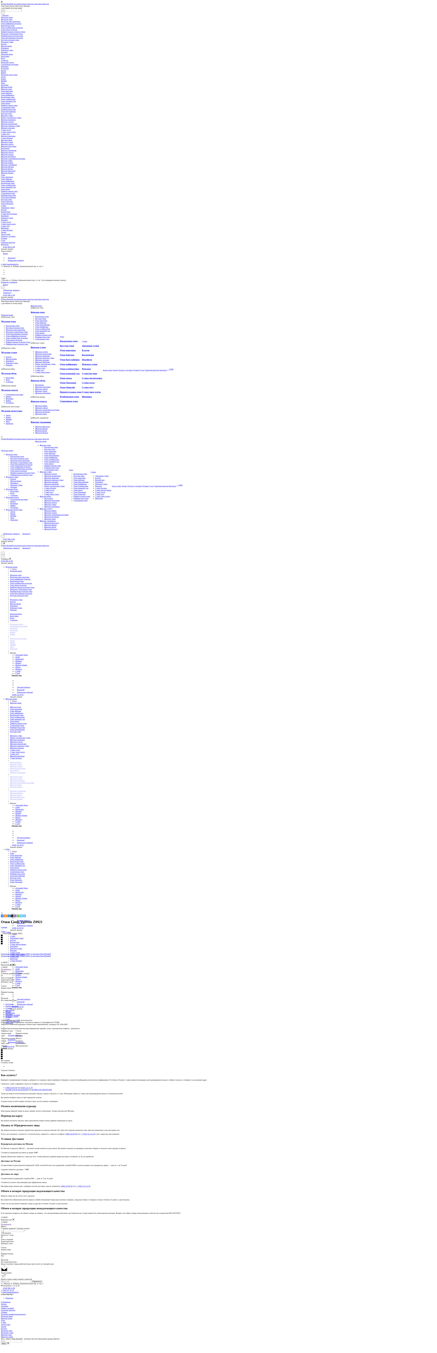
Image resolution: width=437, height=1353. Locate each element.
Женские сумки (38, 347)
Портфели (10, 361)
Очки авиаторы (41, 321)
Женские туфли (41, 391)
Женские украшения (41, 422)
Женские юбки (41, 414)
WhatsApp (9, 1298)
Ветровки (9, 399)
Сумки (12, 936)
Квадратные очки (12, 326)
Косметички (88, 355)
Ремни (8, 417)
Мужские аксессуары (11, 411)
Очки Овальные (68, 383)
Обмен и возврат (7, 1308)
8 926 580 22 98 (9, 247)
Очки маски (39, 333)
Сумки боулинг (41, 366)
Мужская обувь (9, 373)
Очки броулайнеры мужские (17, 334)
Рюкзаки (9, 365)
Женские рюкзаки (42, 360)
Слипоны (9, 382)
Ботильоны (39, 385)
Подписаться (36, 1281)
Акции (3, 1327)
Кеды (8, 380)
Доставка (9, 1014)
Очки (12, 853)
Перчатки (9, 423)
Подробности (6, 969)
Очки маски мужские (14, 340)
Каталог (4, 1329)
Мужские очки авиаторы (15, 330)
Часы (8, 421)
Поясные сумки (12, 363)
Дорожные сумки (90, 346)
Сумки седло (40, 368)
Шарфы (9, 419)
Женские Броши (41, 429)
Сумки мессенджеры (92, 378)
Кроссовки (10, 378)
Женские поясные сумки (44, 358)
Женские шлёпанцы (43, 393)
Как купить (9, 1010)
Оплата (8, 1012)
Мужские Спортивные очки (17, 332)
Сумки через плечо (42, 372)
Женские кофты (41, 406)
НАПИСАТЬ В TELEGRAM (16, 1090)
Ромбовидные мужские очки (17, 344)
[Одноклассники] (5, 916)
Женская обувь (38, 380)
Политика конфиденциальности (13, 1314)
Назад (14, 569)
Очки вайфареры (41, 327)
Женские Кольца (41, 433)
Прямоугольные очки (43, 335)
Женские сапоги (41, 389)
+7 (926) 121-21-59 (88, 1134)
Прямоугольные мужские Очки (18, 342)
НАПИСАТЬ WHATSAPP (42, 1090)
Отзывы (8, 1008)
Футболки (10, 403)
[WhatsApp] (18, 916)
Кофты (8, 401)
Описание (9, 1004)
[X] (11, 916)
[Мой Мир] (8, 916)
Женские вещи (15, 703)
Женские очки (38, 312)
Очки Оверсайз (67, 387)
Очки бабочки (40, 323)
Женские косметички (43, 354)
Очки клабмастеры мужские (17, 338)
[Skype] (21, 916)
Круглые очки (40, 319)
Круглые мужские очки (15, 328)
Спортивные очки (42, 339)
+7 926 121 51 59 (7, 1290)
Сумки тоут (39, 370)
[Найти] (3, 12)
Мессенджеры (11, 359)
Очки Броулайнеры (70, 359)
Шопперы (87, 397)
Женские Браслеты (42, 427)
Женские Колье (41, 431)
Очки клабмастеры (42, 329)
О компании (5, 1302)
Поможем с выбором (9, 282)
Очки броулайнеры (42, 325)
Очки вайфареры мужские (16, 336)
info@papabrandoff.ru (11, 264)
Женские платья (41, 408)
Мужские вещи (16, 571)
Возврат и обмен (11, 1016)
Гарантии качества (8, 1310)
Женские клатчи (41, 352)
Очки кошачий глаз (42, 331)
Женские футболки (42, 412)
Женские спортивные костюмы (47, 410)
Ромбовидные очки (42, 337)
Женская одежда (39, 401)
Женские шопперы (42, 362)
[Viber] (15, 916)
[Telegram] (24, 916)
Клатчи (8, 357)
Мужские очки (8, 321)
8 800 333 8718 (17, 695)
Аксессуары (5, 1324)
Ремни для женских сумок (45, 364)
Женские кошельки (42, 356)
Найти (4, 1343)
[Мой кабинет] (2, 551)
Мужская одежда (9, 390)
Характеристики (11, 1006)
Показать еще (17, 675)
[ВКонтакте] (2, 916)
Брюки (8, 397)
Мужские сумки (9, 352)
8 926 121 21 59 (27, 1088)
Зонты (8, 415)
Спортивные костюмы (14, 395)
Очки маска (66, 378)
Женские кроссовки (43, 387)
